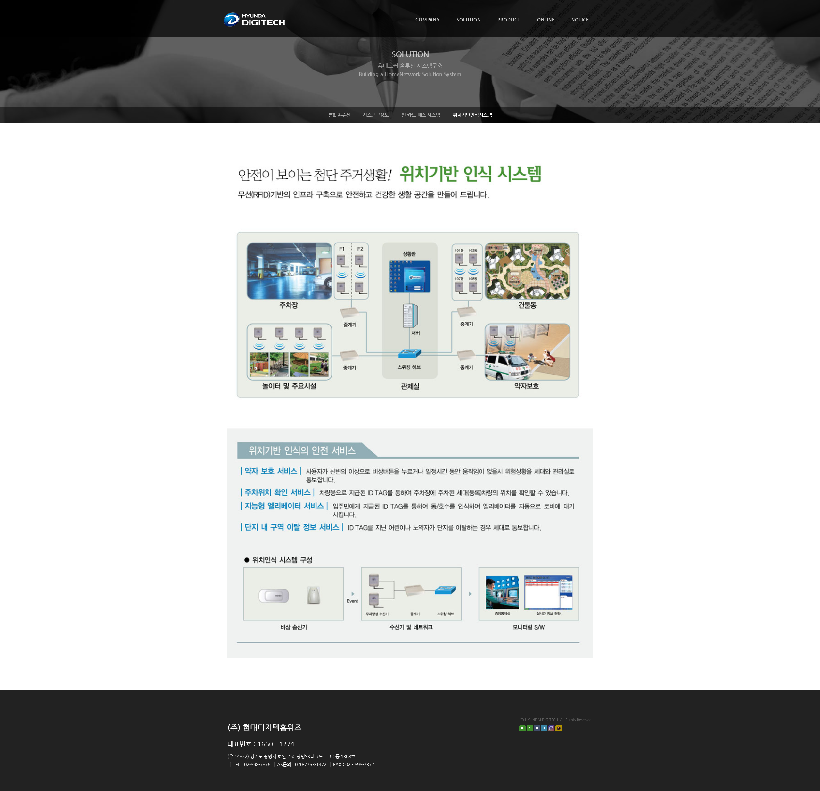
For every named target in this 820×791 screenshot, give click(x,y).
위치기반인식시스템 (472, 115)
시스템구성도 (376, 115)
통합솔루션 (339, 115)
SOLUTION (468, 19)
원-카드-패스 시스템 (420, 115)
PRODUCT (509, 19)
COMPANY (427, 19)
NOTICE (580, 19)
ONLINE (546, 19)
